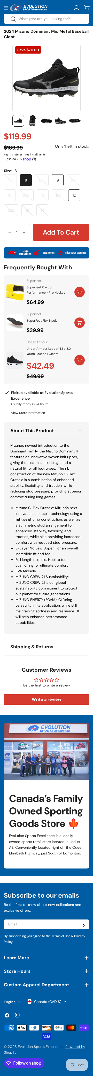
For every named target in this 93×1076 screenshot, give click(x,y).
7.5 (12, 182)
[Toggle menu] (6, 8)
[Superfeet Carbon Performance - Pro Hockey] (15, 292)
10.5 (28, 197)
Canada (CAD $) (47, 1001)
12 (74, 195)
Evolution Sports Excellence (41, 1046)
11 (45, 197)
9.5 (75, 182)
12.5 (13, 212)
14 (44, 212)
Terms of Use (60, 936)
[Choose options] (79, 292)
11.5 (60, 197)
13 (29, 212)
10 (12, 197)
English (10, 1002)
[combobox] (46, 19)
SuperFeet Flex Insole (42, 321)
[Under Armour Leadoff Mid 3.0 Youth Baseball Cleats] (15, 360)
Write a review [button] (46, 699)
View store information (28, 413)
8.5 (44, 182)
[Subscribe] (83, 925)
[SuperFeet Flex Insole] (15, 322)
